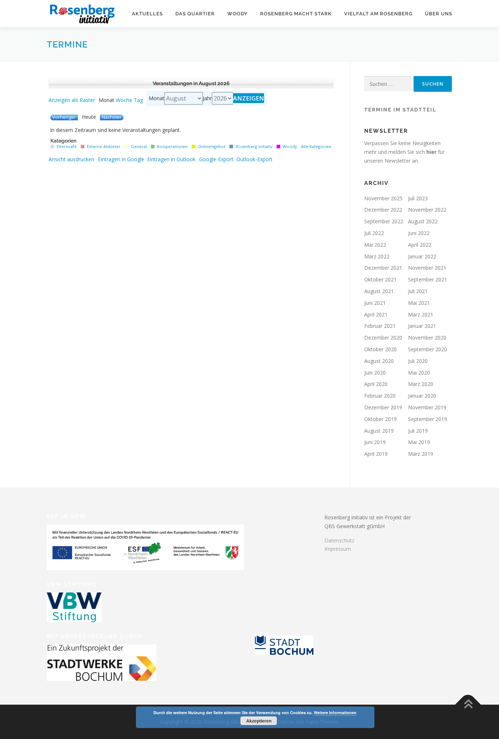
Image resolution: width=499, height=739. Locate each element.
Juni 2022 (419, 233)
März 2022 (376, 256)
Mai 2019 (419, 442)
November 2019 (427, 407)
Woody (237, 13)
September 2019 (427, 419)
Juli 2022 (374, 233)
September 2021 (427, 279)
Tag (138, 100)
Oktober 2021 (380, 279)
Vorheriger (64, 117)
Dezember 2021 (383, 267)
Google (121, 159)
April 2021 (376, 314)
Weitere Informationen (335, 712)
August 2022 (423, 221)
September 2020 (427, 349)
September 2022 (383, 221)
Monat (156, 98)
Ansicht (71, 159)
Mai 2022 (375, 244)
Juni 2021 (375, 302)
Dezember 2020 (383, 337)
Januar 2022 (422, 256)
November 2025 (383, 198)
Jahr (207, 98)
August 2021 (379, 291)
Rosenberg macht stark (296, 13)
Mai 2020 (419, 372)
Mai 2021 (419, 302)
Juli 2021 (418, 291)
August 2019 (379, 430)
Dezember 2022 (383, 209)
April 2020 (376, 383)
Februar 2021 (380, 325)
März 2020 (420, 383)
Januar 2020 (422, 395)
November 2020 (427, 337)
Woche (124, 100)
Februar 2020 (380, 395)
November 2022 (427, 209)
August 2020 (379, 360)
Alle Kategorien (316, 146)
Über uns (438, 13)
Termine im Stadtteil (400, 110)
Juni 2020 (375, 372)
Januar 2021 (422, 325)
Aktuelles (147, 13)
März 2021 (420, 314)
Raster (72, 100)
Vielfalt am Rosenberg (378, 13)
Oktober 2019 (380, 419)
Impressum (337, 548)
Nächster (112, 117)
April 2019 (376, 453)
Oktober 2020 (380, 349)
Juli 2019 (418, 430)
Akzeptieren (258, 720)
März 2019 (420, 453)
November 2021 (427, 267)
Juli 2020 (418, 360)
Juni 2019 (375, 442)
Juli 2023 (418, 198)
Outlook (171, 159)
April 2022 (419, 244)
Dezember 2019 (383, 407)
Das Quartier (195, 13)
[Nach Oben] (468, 705)
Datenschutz (339, 540)
